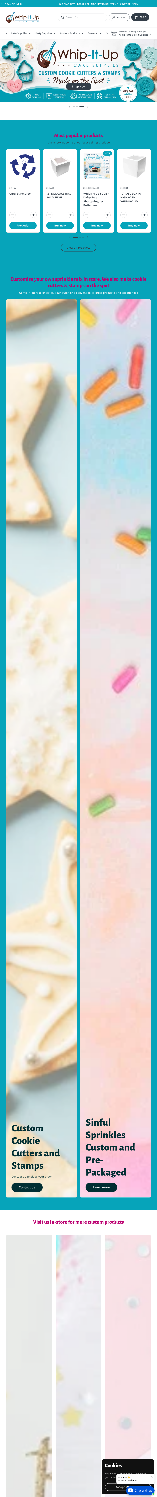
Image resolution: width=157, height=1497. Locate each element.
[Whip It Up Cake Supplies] (22, 17)
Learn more (101, 1203)
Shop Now (78, 102)
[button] (131, 33)
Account (121, 17)
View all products (78, 263)
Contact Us (27, 1203)
